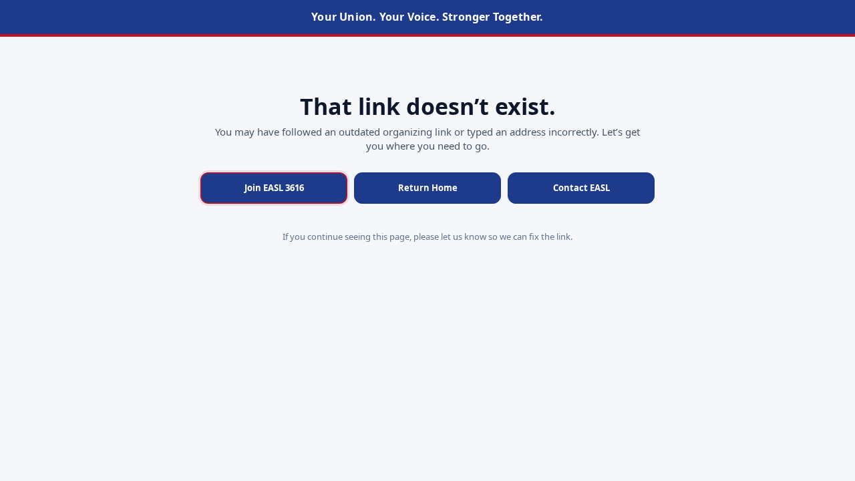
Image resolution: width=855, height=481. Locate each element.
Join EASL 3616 (274, 188)
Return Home (428, 188)
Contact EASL (581, 188)
